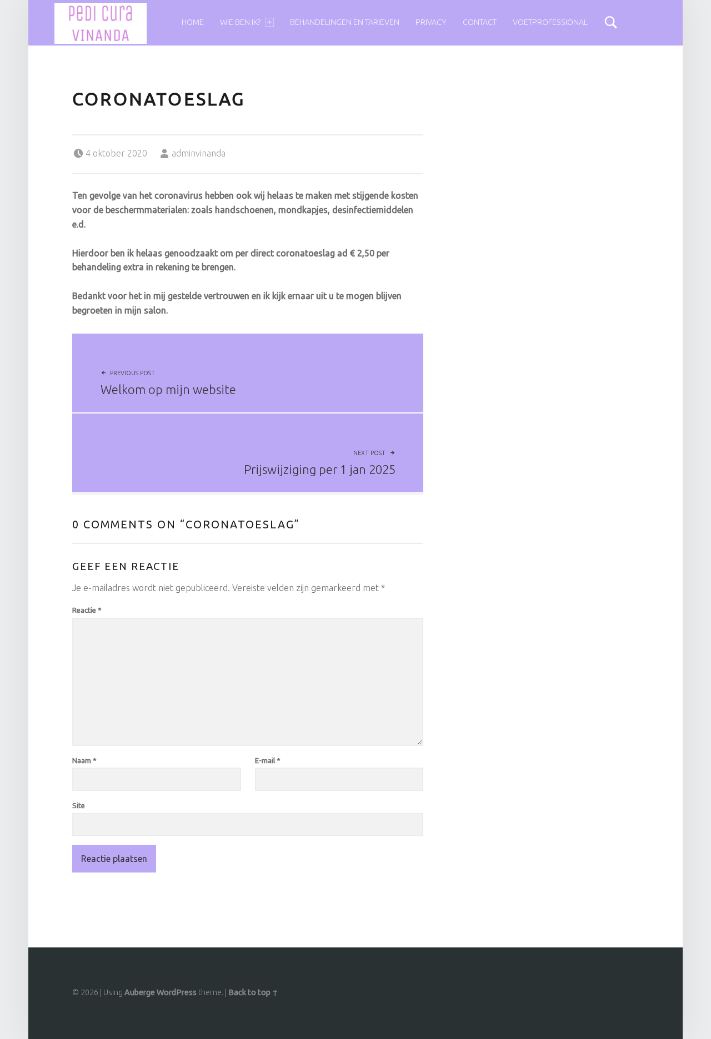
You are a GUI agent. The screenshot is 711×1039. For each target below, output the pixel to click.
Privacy (431, 22)
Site (78, 805)
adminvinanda (199, 153)
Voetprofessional (550, 22)
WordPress (177, 992)
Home (193, 22)
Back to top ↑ (253, 992)
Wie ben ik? (240, 22)
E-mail (268, 760)
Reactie (87, 610)
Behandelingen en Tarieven (344, 22)
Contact (480, 22)
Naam (84, 760)
